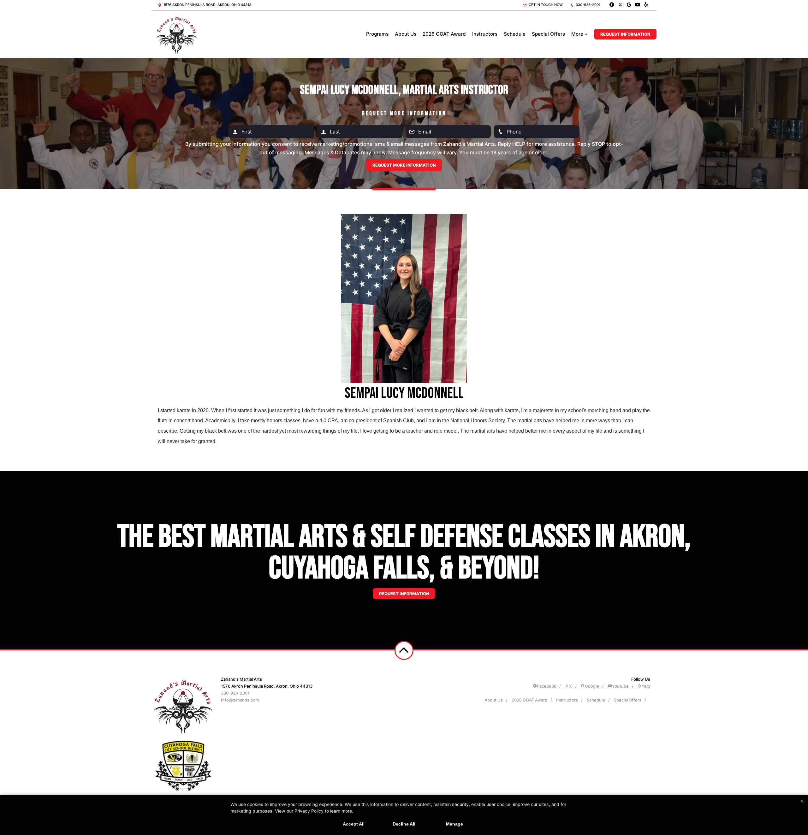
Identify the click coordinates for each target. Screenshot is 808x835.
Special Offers (548, 34)
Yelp (646, 686)
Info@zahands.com (240, 699)
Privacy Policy (309, 811)
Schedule (515, 34)
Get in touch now (545, 5)
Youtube (620, 686)
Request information (404, 593)
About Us (405, 34)
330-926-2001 (587, 5)
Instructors (484, 34)
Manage (454, 823)
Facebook (546, 686)
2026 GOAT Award (444, 34)
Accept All (354, 823)
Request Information (625, 34)
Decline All (404, 823)
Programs (377, 34)
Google (592, 686)
